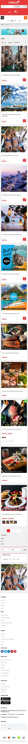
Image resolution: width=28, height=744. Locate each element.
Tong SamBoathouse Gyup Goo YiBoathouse (12, 514)
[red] (5, 437)
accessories (5, 559)
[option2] (7, 522)
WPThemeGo (11, 741)
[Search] (25, 6)
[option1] (3, 522)
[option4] (15, 522)
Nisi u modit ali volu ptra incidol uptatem (11, 274)
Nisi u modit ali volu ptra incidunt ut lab (10, 313)
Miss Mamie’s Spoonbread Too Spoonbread (11, 429)
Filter (24, 549)
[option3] (11, 522)
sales (18, 559)
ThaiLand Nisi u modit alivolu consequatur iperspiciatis (11, 115)
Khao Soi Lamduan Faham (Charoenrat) (10, 353)
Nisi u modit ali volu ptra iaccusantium (10, 155)
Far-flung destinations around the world (11, 75)
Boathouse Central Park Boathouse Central (11, 476)
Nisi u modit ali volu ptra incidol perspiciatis (11, 234)
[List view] (5, 42)
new (14, 559)
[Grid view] (2, 42)
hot (10, 559)
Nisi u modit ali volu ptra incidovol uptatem (11, 195)
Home (2, 24)
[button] (2, 17)
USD (19, 20)
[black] (3, 437)
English (14, 20)
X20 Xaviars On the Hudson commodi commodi (12, 391)
